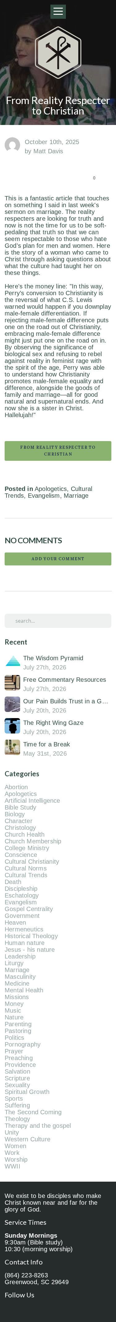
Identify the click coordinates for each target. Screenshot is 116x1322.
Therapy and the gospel (38, 1125)
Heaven (15, 922)
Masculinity (20, 976)
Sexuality (17, 1085)
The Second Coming (33, 1112)
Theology (17, 1118)
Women (15, 1146)
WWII (12, 1166)
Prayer (14, 1051)
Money (14, 1003)
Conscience (21, 854)
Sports (14, 1098)
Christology (20, 827)
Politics (14, 1037)
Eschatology (22, 895)
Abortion (16, 787)
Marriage (76, 495)
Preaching (19, 1058)
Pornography (23, 1044)
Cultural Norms (26, 868)
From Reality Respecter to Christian (58, 451)
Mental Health (24, 990)
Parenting (18, 1024)
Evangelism (44, 495)
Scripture (17, 1078)
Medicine (17, 983)
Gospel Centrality (29, 909)
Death (13, 881)
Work (12, 1152)
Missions (17, 997)
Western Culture (27, 1139)
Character (18, 821)
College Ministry (27, 848)
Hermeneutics (24, 929)
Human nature (25, 942)
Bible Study (20, 807)
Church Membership (33, 841)
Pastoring (18, 1030)
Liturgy (14, 963)
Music (13, 1010)
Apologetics (51, 488)
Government (22, 915)
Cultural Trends (26, 875)
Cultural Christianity (32, 861)
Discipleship (21, 888)
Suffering (17, 1105)
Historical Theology (31, 936)
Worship (16, 1159)
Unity (12, 1132)
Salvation (17, 1071)
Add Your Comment (58, 558)
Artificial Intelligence (32, 800)
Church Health (25, 834)
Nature (14, 1017)
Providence (20, 1064)
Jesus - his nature (30, 949)
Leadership (20, 956)
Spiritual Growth (27, 1091)
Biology (15, 814)
